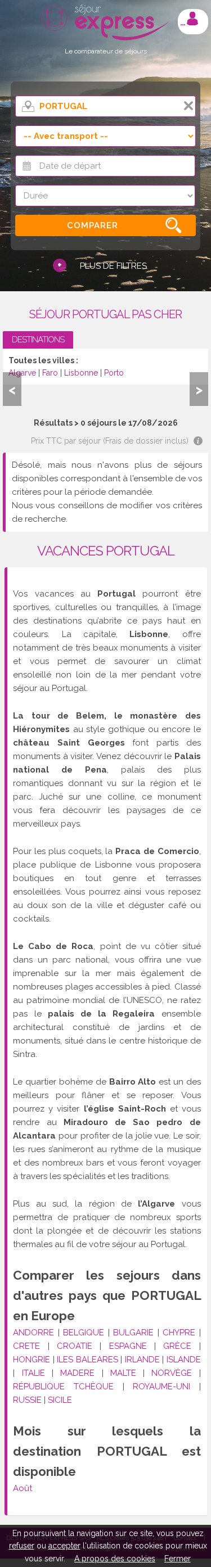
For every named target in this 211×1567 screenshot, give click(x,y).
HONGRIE (31, 1359)
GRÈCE (177, 1346)
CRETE (26, 1346)
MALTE (123, 1373)
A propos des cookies (114, 1558)
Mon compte (192, 18)
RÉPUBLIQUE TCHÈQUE (63, 1386)
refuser (21, 1545)
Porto (114, 372)
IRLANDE (142, 1359)
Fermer (177, 1558)
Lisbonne (81, 372)
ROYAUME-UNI (161, 1386)
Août (22, 1488)
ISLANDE (184, 1359)
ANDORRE (33, 1332)
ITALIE (33, 1373)
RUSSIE (27, 1400)
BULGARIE (133, 1332)
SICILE (60, 1400)
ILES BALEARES (87, 1359)
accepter (64, 1545)
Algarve (22, 372)
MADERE (77, 1373)
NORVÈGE (171, 1373)
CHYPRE (179, 1332)
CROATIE (74, 1346)
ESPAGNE (128, 1346)
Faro (50, 372)
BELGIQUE (83, 1332)
